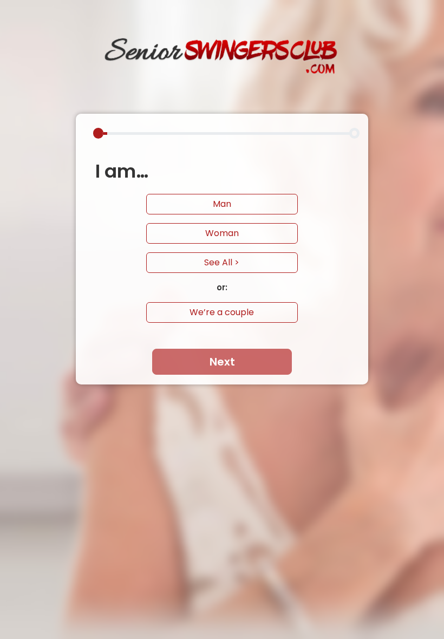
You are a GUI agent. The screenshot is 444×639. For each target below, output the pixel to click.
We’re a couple (222, 312)
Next (222, 361)
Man (222, 204)
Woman (222, 233)
